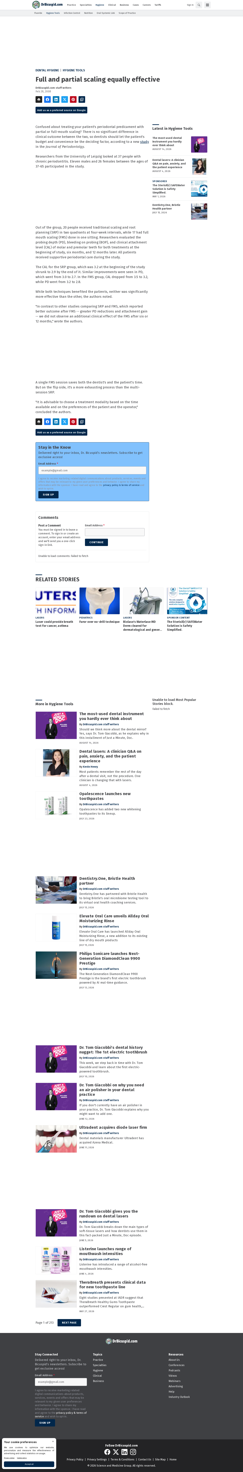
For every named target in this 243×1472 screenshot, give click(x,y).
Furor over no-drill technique (99, 622)
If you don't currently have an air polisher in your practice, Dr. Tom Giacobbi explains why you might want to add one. (114, 1109)
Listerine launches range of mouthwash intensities (105, 1251)
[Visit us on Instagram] (133, 1452)
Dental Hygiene (47, 70)
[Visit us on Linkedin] (124, 1452)
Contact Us (144, 1459)
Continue (96, 542)
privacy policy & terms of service (121, 485)
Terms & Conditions (122, 1459)
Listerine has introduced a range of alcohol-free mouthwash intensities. (113, 1267)
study (144, 142)
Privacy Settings (97, 1459)
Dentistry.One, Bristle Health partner (166, 206)
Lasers (40, 617)
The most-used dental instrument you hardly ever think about (167, 141)
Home (173, 1459)
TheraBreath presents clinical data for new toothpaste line (112, 1284)
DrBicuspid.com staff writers (53, 87)
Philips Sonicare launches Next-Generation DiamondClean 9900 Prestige (109, 958)
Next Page (69, 1322)
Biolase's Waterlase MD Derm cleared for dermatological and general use (142, 626)
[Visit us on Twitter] (116, 1452)
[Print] (39, 99)
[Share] (47, 99)
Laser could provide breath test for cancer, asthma (54, 624)
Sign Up (48, 494)
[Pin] (73, 99)
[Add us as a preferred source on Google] (82, 99)
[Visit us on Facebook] (107, 1452)
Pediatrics (86, 617)
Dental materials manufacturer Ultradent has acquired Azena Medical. (111, 1140)
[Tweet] (64, 99)
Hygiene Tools (74, 70)
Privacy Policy (75, 1459)
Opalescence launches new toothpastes (105, 796)
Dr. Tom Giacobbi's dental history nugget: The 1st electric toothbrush (113, 1050)
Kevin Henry (90, 766)
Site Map (160, 1459)
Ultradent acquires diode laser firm (113, 1127)
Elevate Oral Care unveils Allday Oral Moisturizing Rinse (114, 918)
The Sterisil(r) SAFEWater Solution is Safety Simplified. (168, 189)
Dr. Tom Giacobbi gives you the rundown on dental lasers (108, 1213)
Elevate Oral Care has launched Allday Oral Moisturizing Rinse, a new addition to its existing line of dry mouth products (113, 936)
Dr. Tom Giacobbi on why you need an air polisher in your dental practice (111, 1090)
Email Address (48, 463)
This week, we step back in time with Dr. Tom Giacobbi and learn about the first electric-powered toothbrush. (111, 1067)
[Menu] (207, 5)
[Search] (199, 5)
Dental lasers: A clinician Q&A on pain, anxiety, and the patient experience (169, 163)
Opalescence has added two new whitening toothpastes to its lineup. (110, 811)
